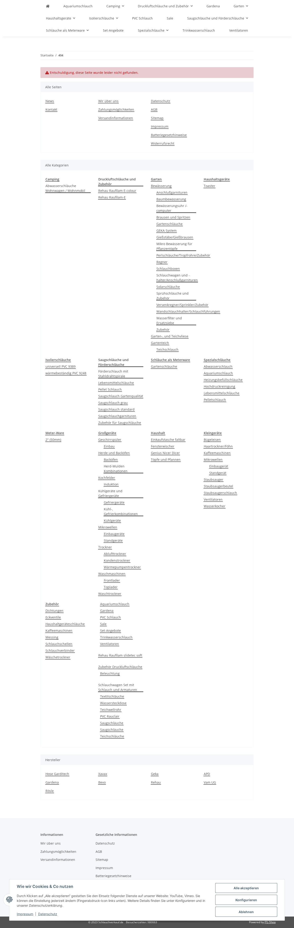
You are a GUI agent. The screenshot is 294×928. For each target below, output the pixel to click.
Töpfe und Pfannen (166, 459)
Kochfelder (106, 477)
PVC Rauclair (109, 716)
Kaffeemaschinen (217, 453)
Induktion (111, 484)
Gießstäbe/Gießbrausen (174, 237)
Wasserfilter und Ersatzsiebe (169, 320)
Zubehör (163, 329)
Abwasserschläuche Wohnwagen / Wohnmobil (65, 188)
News (49, 101)
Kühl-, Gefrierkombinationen (121, 511)
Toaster (209, 186)
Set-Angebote (110, 630)
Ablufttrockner (115, 554)
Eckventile (53, 617)
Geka (154, 774)
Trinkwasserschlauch (116, 637)
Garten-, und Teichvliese (169, 336)
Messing (51, 637)
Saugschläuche (111, 723)
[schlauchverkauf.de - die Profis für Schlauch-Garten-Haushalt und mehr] (47, 6)
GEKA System (166, 230)
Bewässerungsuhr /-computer (171, 208)
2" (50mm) (53, 439)
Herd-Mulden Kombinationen (115, 468)
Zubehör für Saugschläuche (119, 422)
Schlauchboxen (168, 268)
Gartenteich (160, 343)
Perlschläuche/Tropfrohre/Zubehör (183, 255)
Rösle (49, 791)
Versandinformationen (115, 118)
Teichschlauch (167, 349)
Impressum (25, 914)
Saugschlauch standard (116, 409)
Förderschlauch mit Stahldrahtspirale (113, 373)
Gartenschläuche (169, 224)
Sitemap (157, 118)
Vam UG (210, 782)
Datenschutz (47, 914)
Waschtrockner (109, 593)
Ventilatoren (213, 499)
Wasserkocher (214, 506)
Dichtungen (54, 610)
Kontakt (51, 109)
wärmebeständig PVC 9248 (65, 373)
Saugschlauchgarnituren (117, 416)
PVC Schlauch (110, 617)
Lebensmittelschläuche (116, 383)
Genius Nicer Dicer (165, 453)
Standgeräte (113, 540)
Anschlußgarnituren (171, 192)
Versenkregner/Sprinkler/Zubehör (182, 305)
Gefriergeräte (114, 502)
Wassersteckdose (113, 703)
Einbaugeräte (114, 534)
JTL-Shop (270, 922)
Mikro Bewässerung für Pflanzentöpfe (174, 246)
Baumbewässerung (171, 199)
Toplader (111, 587)
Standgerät (217, 473)
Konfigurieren (246, 900)
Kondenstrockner (117, 560)
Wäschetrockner (57, 657)
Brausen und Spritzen (173, 217)
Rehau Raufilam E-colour (117, 190)
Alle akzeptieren (246, 888)
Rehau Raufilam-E (112, 197)
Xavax (102, 774)
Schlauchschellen (58, 644)
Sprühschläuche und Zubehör (172, 295)
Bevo (102, 782)
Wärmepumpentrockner (122, 567)
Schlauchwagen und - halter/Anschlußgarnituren (177, 277)
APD (207, 774)
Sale (103, 624)
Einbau (109, 446)
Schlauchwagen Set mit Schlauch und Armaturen (117, 687)
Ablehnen (246, 912)
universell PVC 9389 (60, 366)
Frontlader (112, 580)
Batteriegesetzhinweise (169, 135)
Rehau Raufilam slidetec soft (120, 655)
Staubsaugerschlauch (220, 493)
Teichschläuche (112, 736)
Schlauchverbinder (60, 650)
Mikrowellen (107, 527)
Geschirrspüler (109, 439)
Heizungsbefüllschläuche (223, 380)
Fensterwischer (162, 446)
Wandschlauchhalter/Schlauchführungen (188, 311)
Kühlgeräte (112, 520)
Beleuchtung (110, 673)
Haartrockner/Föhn (218, 446)
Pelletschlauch (215, 400)
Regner (161, 262)
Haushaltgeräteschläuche (65, 624)
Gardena (106, 610)
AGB (154, 109)
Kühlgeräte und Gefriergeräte (110, 493)
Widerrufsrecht (162, 143)
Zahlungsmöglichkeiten (116, 109)
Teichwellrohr (110, 709)
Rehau (156, 782)
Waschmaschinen (111, 574)
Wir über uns (108, 101)
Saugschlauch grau (113, 402)
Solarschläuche (168, 286)
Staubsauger (213, 479)
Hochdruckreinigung (219, 386)
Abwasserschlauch (218, 366)
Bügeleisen (212, 439)
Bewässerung (161, 186)
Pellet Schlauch (110, 389)
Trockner (105, 547)
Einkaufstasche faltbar (168, 439)
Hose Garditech (57, 774)
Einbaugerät (218, 466)
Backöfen (111, 459)
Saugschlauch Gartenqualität (120, 396)
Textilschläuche (112, 696)
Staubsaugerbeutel (218, 486)
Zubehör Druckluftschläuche (120, 667)
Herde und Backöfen (114, 453)
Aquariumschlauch (218, 373)
